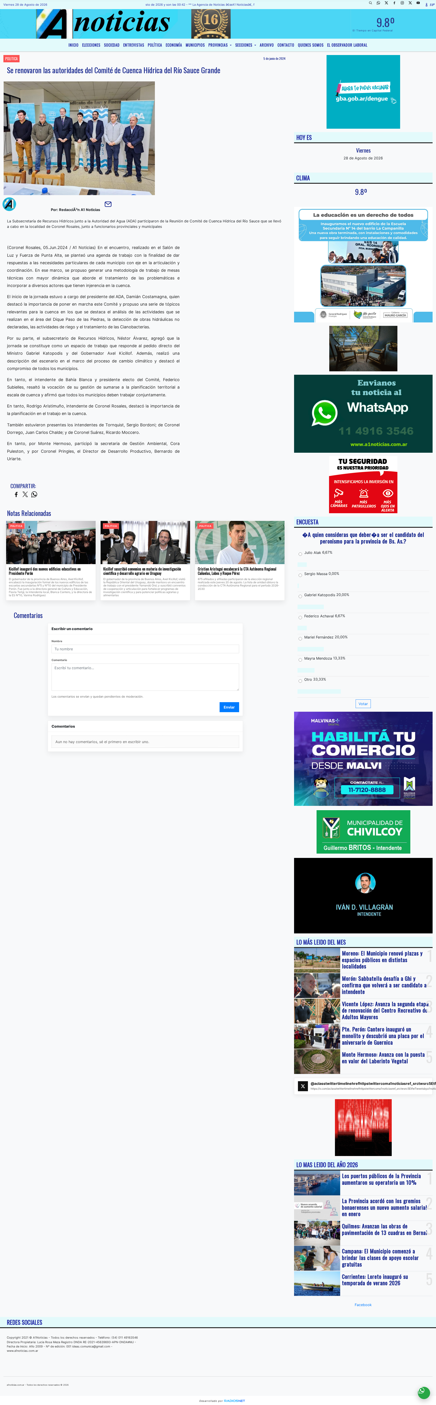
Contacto (285, 45)
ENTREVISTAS (133, 45)
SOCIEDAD (112, 45)
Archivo (267, 45)
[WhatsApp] (380, 4)
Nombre (57, 641)
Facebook (363, 1304)
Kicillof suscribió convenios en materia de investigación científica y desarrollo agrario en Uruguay (142, 571)
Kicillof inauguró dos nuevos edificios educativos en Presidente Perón (45, 571)
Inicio (74, 45)
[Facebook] (396, 4)
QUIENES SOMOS (311, 45)
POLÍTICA (155, 45)
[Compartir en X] (25, 494)
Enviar (229, 707)
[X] (388, 4)
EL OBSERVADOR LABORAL (347, 45)
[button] (372, 4)
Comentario (59, 660)
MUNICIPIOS (195, 45)
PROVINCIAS (218, 45)
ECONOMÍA (174, 45)
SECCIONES (244, 45)
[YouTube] (420, 4)
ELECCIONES (91, 45)
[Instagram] (404, 4)
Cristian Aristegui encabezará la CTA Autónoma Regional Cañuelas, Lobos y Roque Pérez (237, 571)
